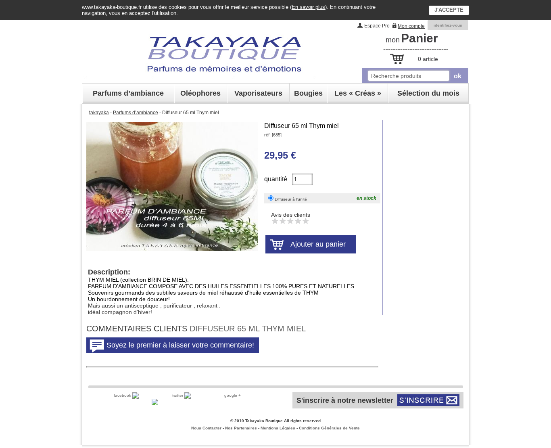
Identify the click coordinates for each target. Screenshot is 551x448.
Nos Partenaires (241, 428)
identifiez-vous (448, 25)
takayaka (99, 112)
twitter (178, 395)
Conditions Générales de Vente (329, 428)
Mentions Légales (278, 428)
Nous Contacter (206, 428)
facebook (123, 395)
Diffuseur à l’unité (291, 199)
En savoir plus (308, 7)
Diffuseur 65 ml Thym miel (301, 125)
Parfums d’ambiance (135, 112)
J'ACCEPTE (448, 10)
